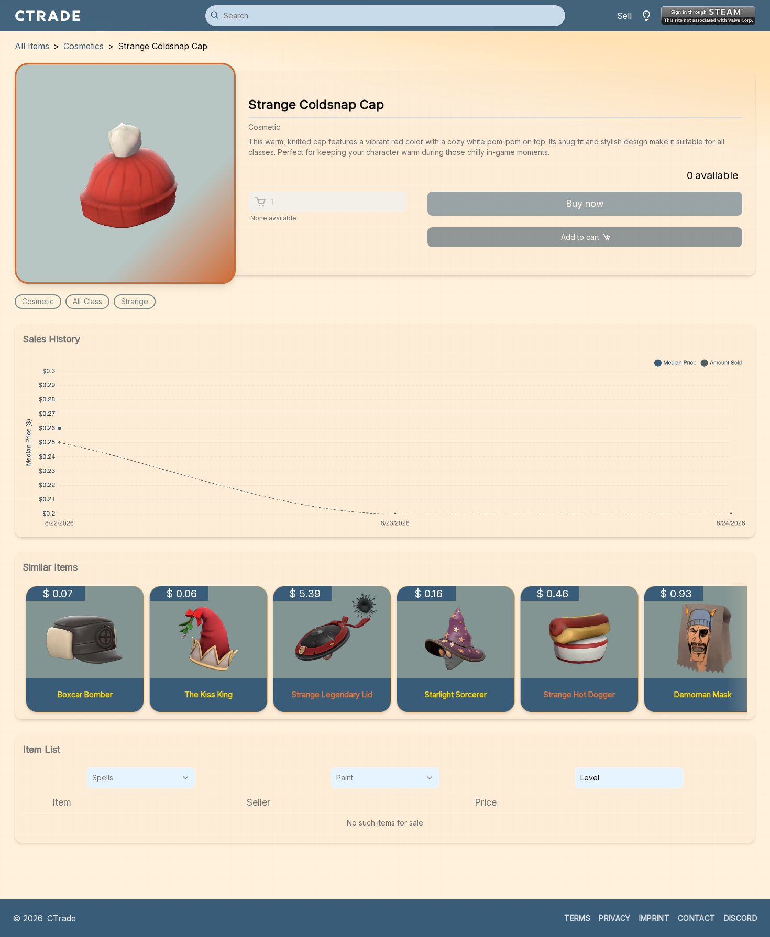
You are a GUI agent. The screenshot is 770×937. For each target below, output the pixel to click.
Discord (740, 917)
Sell (624, 15)
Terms (577, 917)
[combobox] (140, 777)
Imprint (654, 917)
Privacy (614, 917)
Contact (696, 917)
